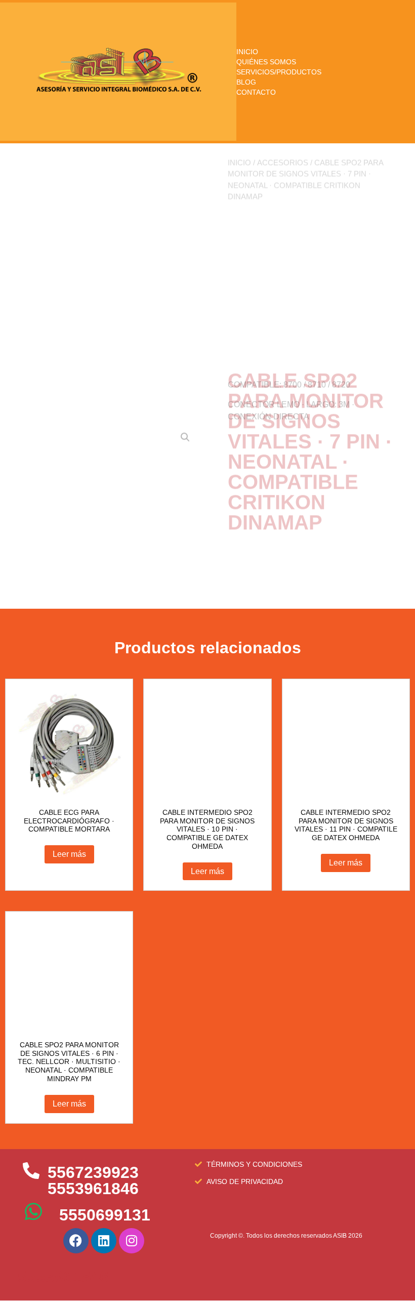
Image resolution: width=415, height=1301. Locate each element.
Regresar (253, 549)
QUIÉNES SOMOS (266, 62)
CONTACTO (256, 92)
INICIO (247, 52)
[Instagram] (131, 1240)
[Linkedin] (103, 1240)
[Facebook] (76, 1240)
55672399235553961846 (93, 1180)
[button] (185, 307)
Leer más (69, 854)
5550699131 (104, 1215)
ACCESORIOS (282, 194)
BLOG (246, 82)
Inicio (239, 194)
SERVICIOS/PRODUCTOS (278, 72)
